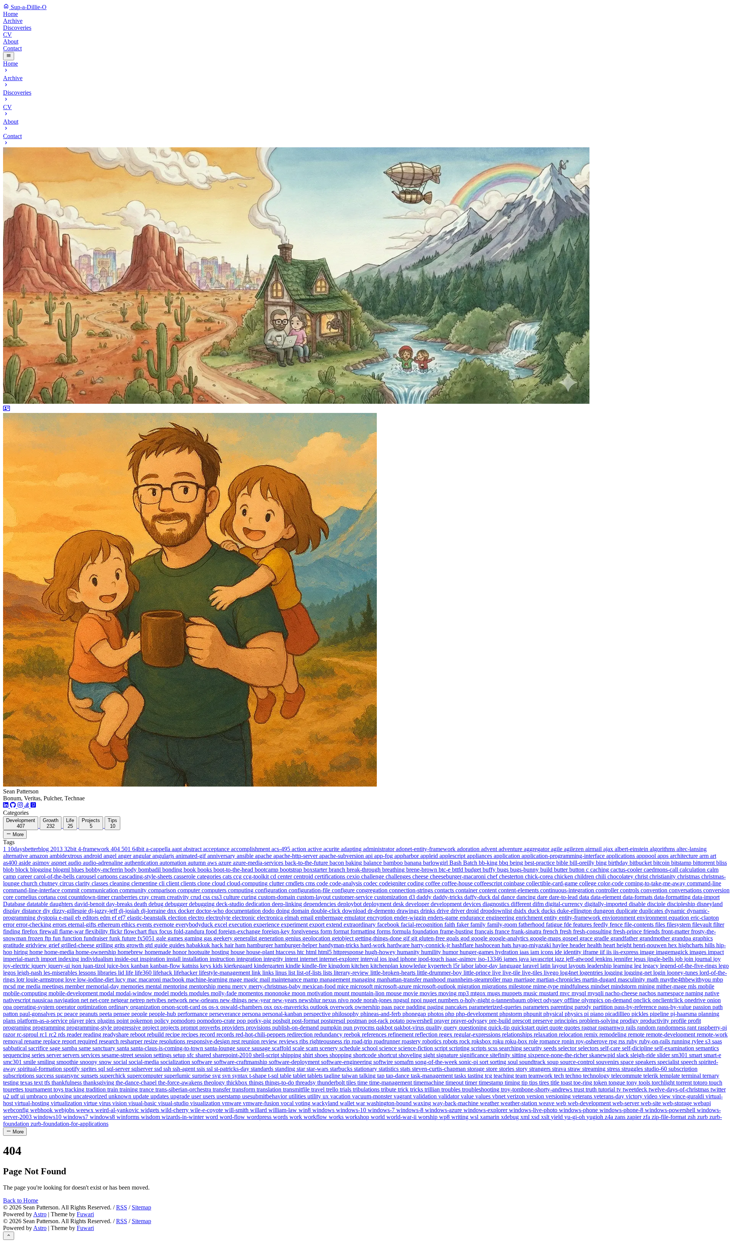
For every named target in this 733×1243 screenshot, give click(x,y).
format (341, 931)
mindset (601, 986)
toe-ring (583, 1082)
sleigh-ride (643, 1055)
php (450, 1014)
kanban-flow (166, 965)
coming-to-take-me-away (656, 883)
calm (712, 869)
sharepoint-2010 (233, 1055)
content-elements (519, 890)
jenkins (604, 959)
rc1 (44, 1034)
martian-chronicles (559, 979)
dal (496, 897)
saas (717, 1041)
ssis (202, 1069)
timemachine (429, 1082)
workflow (316, 1117)
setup (180, 1055)
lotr (21, 979)
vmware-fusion (262, 1103)
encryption (380, 917)
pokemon (142, 1020)
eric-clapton (705, 917)
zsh (692, 1117)
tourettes (14, 1089)
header (578, 945)
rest (236, 1041)
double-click (326, 911)
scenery (329, 1048)
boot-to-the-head (234, 869)
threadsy (306, 1082)
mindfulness (575, 986)
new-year (260, 1000)
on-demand (619, 1000)
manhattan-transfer (400, 979)
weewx (85, 1110)
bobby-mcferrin (105, 869)
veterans (583, 1096)
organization (145, 1007)
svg (217, 1075)
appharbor (407, 856)
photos (436, 1014)
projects (170, 1027)
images (698, 952)
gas (208, 938)
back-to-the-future (307, 862)
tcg (489, 1075)
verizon (516, 1096)
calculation (693, 869)
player (77, 1020)
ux (326, 1096)
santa (124, 1048)
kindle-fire (315, 965)
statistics (389, 1069)
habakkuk (199, 945)
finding (12, 931)
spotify (72, 1069)
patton (11, 1014)
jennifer (624, 959)
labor (468, 965)
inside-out (127, 959)
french (551, 931)
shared (204, 1055)
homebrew (131, 952)
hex (673, 945)
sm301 (680, 1055)
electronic (244, 917)
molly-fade (224, 993)
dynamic (676, 911)
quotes (572, 1027)
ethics (129, 924)
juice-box (119, 965)
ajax (609, 849)
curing (249, 897)
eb (78, 917)
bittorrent (704, 862)
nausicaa (43, 1000)
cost (62, 897)
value (468, 1096)
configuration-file (310, 890)
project (151, 1027)
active (315, 849)
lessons (88, 972)
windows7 (76, 1117)
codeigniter (393, 883)
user (197, 1096)
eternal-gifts (83, 924)
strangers (540, 1069)
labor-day (487, 965)
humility (431, 952)
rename (33, 1041)
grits (120, 945)
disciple (657, 904)
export (317, 924)
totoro (701, 1082)
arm (704, 856)
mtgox (478, 993)
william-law (283, 1110)
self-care (611, 1048)
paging (436, 1007)
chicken (564, 876)
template (670, 1075)
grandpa (682, 938)
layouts (577, 965)
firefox (30, 931)
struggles (633, 1069)
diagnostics (497, 904)
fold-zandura (190, 931)
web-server (626, 1103)
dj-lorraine (154, 911)
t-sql (274, 1075)
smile (30, 1062)
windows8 (103, 1117)
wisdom (151, 1117)
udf (15, 1096)
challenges (399, 876)
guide (161, 945)
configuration (272, 890)
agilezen (574, 849)
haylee (561, 945)
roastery (412, 1041)
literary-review (352, 972)
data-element (607, 897)
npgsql (402, 1000)
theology (215, 1082)
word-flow (233, 1117)
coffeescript (489, 883)
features (583, 924)
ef (115, 917)
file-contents (639, 924)
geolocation (317, 938)
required (88, 1041)
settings (163, 1055)
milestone (521, 986)
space (627, 1062)
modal (107, 993)
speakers (646, 1062)
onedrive (696, 1000)
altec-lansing (691, 849)
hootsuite (200, 952)
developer (418, 904)
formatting (363, 931)
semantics (707, 1048)
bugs (503, 869)
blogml (62, 869)
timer (472, 1082)
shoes (322, 1055)
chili (601, 876)
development (447, 904)
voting (303, 1103)
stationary (366, 1069)
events (145, 924)
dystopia (48, 917)
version (536, 1096)
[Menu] (8, 56)
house (238, 952)
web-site (651, 1103)
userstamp (229, 1096)
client (173, 883)
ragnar (589, 1027)
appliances (480, 856)
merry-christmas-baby (275, 986)
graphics (703, 938)
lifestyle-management (225, 972)
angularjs (164, 856)
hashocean (488, 945)
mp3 (464, 993)
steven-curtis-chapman (439, 1069)
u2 (7, 1096)
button (577, 869)
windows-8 (410, 1110)
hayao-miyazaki (532, 945)
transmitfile (297, 1089)
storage (476, 1069)
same (85, 1048)
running (682, 1041)
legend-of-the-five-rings (689, 965)
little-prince (477, 972)
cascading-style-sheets (146, 876)
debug (157, 904)
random (647, 1027)
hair (229, 945)
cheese (421, 876)
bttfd (458, 869)
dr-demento (382, 911)
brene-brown (422, 869)
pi (587, 1014)
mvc (566, 993)
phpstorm (511, 1014)
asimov (41, 862)
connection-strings (411, 890)
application (507, 856)
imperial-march (22, 959)
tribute (389, 1089)
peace (71, 1014)
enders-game (444, 917)
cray (145, 897)
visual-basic (143, 1103)
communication (100, 890)
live (497, 972)
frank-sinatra (527, 931)
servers (72, 1055)
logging (614, 972)
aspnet (59, 862)
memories (133, 986)
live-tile (512, 972)
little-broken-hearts (393, 972)
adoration (469, 849)
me (21, 986)
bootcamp (267, 869)
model (162, 993)
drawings (408, 911)
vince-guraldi (689, 1096)
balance (373, 862)
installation (196, 959)
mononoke (278, 993)
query (451, 1027)
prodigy (630, 1020)
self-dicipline (638, 1048)
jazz (560, 959)
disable (638, 904)
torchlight (664, 1082)
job (679, 959)
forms (384, 931)
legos (10, 972)
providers (234, 1027)
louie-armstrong (45, 979)
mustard (549, 993)
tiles (351, 1082)
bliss (721, 862)
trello (333, 1089)
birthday (619, 862)
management (336, 979)
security (533, 1048)
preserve (543, 1020)
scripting (460, 1048)
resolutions (173, 1041)
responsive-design (209, 1041)
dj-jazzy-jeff (103, 911)
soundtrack (533, 1062)
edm (106, 917)
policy (162, 1020)
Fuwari (85, 1214)
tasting (476, 1075)
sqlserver (142, 1069)
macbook (174, 979)
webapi (702, 1103)
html (312, 952)
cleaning (120, 883)
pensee (122, 1014)
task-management (432, 1075)
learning (623, 965)
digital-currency (564, 904)
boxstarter (316, 869)
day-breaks (120, 904)
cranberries (125, 897)
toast (567, 1082)
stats (406, 1069)
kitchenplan (385, 965)
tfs (48, 1082)
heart (610, 945)
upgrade (180, 1096)
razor (10, 1034)
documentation (243, 911)
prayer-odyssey (470, 1020)
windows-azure (444, 1110)
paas (387, 1007)
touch (715, 1082)
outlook (320, 1007)
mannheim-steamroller (474, 979)
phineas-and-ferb (381, 1014)
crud (197, 897)
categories (210, 876)
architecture (684, 856)
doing (283, 911)
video (651, 1096)
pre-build (500, 1020)
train (113, 1089)
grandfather (624, 938)
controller (608, 890)
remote (637, 1034)
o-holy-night (475, 1000)
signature (448, 1055)
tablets (315, 1075)
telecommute (627, 1075)
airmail (594, 849)
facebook (389, 924)
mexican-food (319, 986)
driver (458, 911)
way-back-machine (456, 1103)
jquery (39, 965)
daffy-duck (478, 897)
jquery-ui (59, 965)
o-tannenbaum (509, 1000)
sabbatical (15, 1048)
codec (371, 883)
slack (623, 1055)
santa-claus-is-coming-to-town (168, 1048)
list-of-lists (310, 972)
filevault (702, 924)
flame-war (72, 931)
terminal (691, 1075)
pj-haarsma (684, 1014)
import (49, 959)
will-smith (237, 1110)
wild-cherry (175, 1110)
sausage (262, 1048)
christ (642, 876)
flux (153, 931)
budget (474, 869)
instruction (223, 959)
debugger (177, 904)
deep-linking (288, 904)
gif (407, 938)
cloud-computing (248, 883)
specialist (669, 1062)
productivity (655, 1020)
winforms (128, 1117)
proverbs (210, 1027)
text (39, 1082)
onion (714, 1000)
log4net (570, 972)
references (375, 1034)
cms (310, 883)
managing (364, 979)
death (141, 904)
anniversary (222, 856)
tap (381, 1075)
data (585, 897)
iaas (525, 952)
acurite (332, 849)
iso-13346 (491, 959)
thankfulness (67, 1082)
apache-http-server (296, 856)
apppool (646, 856)
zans (621, 1117)
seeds (551, 1048)
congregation (372, 890)
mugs (494, 993)
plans (10, 1020)
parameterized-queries (496, 1007)
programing (17, 1027)
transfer (222, 1089)
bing (602, 862)
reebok (353, 1034)
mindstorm (624, 986)
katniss (191, 965)
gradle (602, 938)
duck (534, 911)
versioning (559, 1096)
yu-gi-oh (575, 1117)
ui (23, 1096)
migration (469, 986)
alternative (16, 856)
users (209, 1096)
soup (553, 1062)
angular (142, 856)
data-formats (638, 897)
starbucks (342, 1069)
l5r (457, 965)
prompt (190, 1027)
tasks (461, 1075)
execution (241, 924)
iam (535, 952)
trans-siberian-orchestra (184, 1089)
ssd (158, 1069)
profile (679, 1020)
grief (54, 945)
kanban (140, 965)
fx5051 (146, 938)
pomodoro (184, 1020)
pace (400, 1007)
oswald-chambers (242, 1007)
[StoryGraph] (33, 806)
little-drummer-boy (440, 972)
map (508, 979)
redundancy (329, 1034)
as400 (11, 862)
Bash (456, 862)
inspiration (153, 959)
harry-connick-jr (431, 945)
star (302, 1069)
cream (159, 897)
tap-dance (398, 1075)
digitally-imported (606, 904)
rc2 (53, 1034)
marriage (525, 979)
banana (413, 862)
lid (122, 972)
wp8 (445, 1117)
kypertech (440, 965)
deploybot (350, 904)
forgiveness (305, 931)
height (625, 945)
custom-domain (277, 897)
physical (554, 1014)
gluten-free (432, 938)
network (178, 1000)
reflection (427, 1034)
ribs (304, 1041)
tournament (39, 1089)
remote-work (712, 1034)
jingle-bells (661, 959)
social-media (144, 1062)
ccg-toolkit (256, 876)
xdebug (510, 1117)
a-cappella (159, 849)
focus (166, 931)
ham (241, 945)
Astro (40, 1214)
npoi (417, 1000)
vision (120, 1103)
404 (116, 849)
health (595, 945)
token (601, 1082)
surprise (202, 1075)
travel (318, 1089)
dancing (527, 897)
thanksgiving (99, 1082)
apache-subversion (342, 856)
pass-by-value (675, 1007)
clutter (277, 883)
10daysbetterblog (29, 849)
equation (679, 917)
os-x (214, 1007)
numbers (449, 1000)
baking (354, 862)
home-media (60, 952)
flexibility (97, 931)
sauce (244, 1048)
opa (8, 1007)
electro (197, 917)
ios (384, 959)
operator (66, 1007)
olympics (593, 1000)
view (665, 1096)
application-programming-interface (563, 856)
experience (267, 924)
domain (301, 911)
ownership (368, 1007)
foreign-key (276, 931)
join (689, 959)
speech (690, 1062)
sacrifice (39, 1048)
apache (264, 856)
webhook (42, 1110)
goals (453, 938)
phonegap (415, 1014)
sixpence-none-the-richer (558, 1055)
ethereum (109, 924)
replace (52, 1041)
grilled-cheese (78, 945)
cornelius (26, 897)
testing (11, 1082)
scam (313, 1048)
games (176, 938)
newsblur (310, 1000)
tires (545, 1082)
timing (513, 1082)
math (653, 979)
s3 (708, 1041)
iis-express (626, 952)
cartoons (108, 876)
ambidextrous (67, 856)
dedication (258, 904)
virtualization (67, 1103)
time (363, 1082)
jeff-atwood (580, 959)
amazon (39, 856)
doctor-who (210, 911)
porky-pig (260, 1020)
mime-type (546, 986)
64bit (139, 849)
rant (692, 1027)
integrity (274, 959)
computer (190, 890)
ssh (168, 1069)
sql (102, 1069)
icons (548, 952)
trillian (433, 1089)
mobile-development (73, 993)
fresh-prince (628, 931)
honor (180, 952)
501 (126, 849)
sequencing (17, 1055)
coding (416, 883)
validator (449, 1096)
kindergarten (270, 965)
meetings (53, 986)
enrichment (530, 917)
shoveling (411, 1055)
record (208, 1034)
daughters (62, 904)
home (36, 952)
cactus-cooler (627, 869)
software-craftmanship (241, 1062)
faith (450, 924)
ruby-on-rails (655, 1041)
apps (663, 856)
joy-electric (17, 965)
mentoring (176, 986)
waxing (423, 1103)
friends (652, 931)
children (585, 876)
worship (428, 1117)
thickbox (237, 1082)
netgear (120, 1000)
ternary (710, 1075)
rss (622, 1041)
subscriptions (19, 1075)
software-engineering (347, 1062)
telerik (651, 1075)
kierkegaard (239, 965)
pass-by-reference (636, 1007)
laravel (531, 965)
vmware (232, 1103)
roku (498, 1041)
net (85, 1000)
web (562, 1103)
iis (609, 952)
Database (15, 904)
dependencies (320, 904)
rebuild (156, 1034)
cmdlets (295, 883)
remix (591, 1034)
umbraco (37, 1096)
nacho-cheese (622, 993)
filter (718, 924)
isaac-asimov (462, 959)
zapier (635, 1117)
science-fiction (416, 1048)
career (26, 876)
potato (398, 1020)
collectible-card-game (552, 883)
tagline (333, 1075)
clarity (83, 883)
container (467, 890)
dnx (172, 911)
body (131, 869)
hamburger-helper (296, 945)
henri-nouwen (650, 945)
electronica (270, 917)
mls (693, 986)
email (307, 917)
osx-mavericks (292, 1007)
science (388, 1048)
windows (324, 1110)
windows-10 (352, 1110)
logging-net (638, 972)
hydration (507, 952)
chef (493, 876)
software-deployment (295, 1062)
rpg (613, 1041)
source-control (578, 1062)
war (361, 1103)
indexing (69, 959)
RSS (121, 1207)
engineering (501, 917)
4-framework (94, 849)
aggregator (537, 849)
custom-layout (314, 897)
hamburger (260, 945)
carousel (86, 876)
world (378, 1117)
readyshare (116, 1034)
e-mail (67, 917)
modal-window (135, 993)
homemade (159, 952)
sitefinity (501, 1055)
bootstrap (292, 869)
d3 (413, 897)
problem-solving (599, 1020)
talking (368, 1075)
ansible (246, 856)
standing (286, 1069)
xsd (536, 1117)
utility (315, 1096)
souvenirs (608, 1062)
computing (241, 890)
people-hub (163, 1014)
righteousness (327, 1041)
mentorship (203, 986)
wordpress (260, 1117)
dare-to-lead (564, 897)
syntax (240, 1075)
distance (32, 911)
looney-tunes (683, 972)
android (93, 856)
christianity (663, 876)
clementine (145, 883)
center (286, 876)
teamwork (541, 1075)
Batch (471, 862)
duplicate (627, 911)
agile (557, 849)
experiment (295, 924)
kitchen (360, 965)
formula (402, 931)
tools (645, 1082)
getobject (343, 938)
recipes (190, 1034)
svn (227, 1075)
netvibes (157, 1000)
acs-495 (281, 849)
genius (293, 938)
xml (525, 1117)
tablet (300, 1075)
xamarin (490, 1117)
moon (299, 993)
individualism (98, 959)
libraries (107, 972)
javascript (542, 959)
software (203, 1062)
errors (60, 924)
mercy (240, 986)
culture (232, 897)
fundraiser (96, 938)
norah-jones (378, 1000)
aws (212, 862)
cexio (354, 876)
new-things (234, 1000)
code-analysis (346, 883)
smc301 (13, 1062)
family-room (502, 924)
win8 (305, 1110)
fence (617, 924)
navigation (67, 1000)
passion (702, 1007)
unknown (120, 1096)
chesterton (512, 876)
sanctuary (104, 1048)
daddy (425, 897)
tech (559, 1075)
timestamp (492, 1082)
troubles (451, 1089)
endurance (473, 917)
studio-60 (656, 1069)
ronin (569, 1041)
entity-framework (580, 917)
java (524, 959)
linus (281, 972)
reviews (289, 1041)
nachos (648, 993)
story (522, 1069)
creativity (179, 897)
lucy (121, 979)
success (45, 1075)
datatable (38, 904)
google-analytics (509, 938)
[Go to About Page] (366, 596)
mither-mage (672, 986)
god (465, 938)
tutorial (607, 1089)
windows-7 (382, 1110)
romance (550, 1041)
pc (60, 1014)
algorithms (663, 849)
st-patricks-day (232, 1069)
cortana (47, 897)
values (483, 1096)
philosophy (346, 1014)
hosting (221, 952)
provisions (259, 1027)
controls (630, 890)
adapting (352, 849)
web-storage (677, 1103)
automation (174, 862)
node (356, 1000)
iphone (409, 959)
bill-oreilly (583, 862)
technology (597, 1075)
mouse (394, 993)
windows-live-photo (534, 1110)
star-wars (318, 1069)
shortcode (365, 1055)
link (257, 972)
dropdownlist (496, 911)
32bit (71, 849)
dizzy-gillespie (70, 911)
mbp (717, 979)
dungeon (604, 911)
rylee (698, 1041)
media (34, 986)
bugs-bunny (525, 869)
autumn (197, 862)
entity (551, 917)
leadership (600, 965)
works (337, 1117)
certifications (331, 876)
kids (218, 965)
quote (556, 1027)
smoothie (68, 1062)
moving (448, 993)
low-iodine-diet (96, 979)
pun (348, 1027)
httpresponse (349, 952)
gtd (149, 945)
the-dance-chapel (137, 1082)
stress (614, 1069)
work (296, 1117)
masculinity (632, 979)
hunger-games (477, 952)
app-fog (384, 856)
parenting (563, 1007)
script (441, 1048)
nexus (330, 1000)
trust (580, 1089)
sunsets (90, 1075)
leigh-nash (30, 972)
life (130, 972)
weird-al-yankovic (117, 1110)
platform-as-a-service (43, 1020)
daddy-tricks (448, 897)
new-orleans (204, 1000)
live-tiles (533, 972)
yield (557, 1117)
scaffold (282, 1048)
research (109, 1041)
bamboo (393, 862)
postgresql (334, 1020)
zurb (703, 1117)
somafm (404, 1062)
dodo (269, 911)
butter (561, 869)
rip (348, 1041)
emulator (355, 917)
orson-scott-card (181, 1007)
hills (710, 945)
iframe (591, 952)
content (488, 890)
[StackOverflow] (27, 806)
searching (511, 1048)
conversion (716, 890)
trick (404, 1089)
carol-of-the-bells (55, 876)
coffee (433, 883)
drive (443, 911)
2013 (57, 849)
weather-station (520, 1103)
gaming (194, 938)
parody (584, 1007)
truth (592, 1089)
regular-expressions (478, 1034)
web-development (590, 1103)
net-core (100, 1000)
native (712, 993)
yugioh (595, 1117)
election (178, 917)
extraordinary (360, 924)
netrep (138, 1000)
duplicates (652, 911)
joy (717, 959)
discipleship (682, 904)
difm (539, 904)
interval (370, 959)
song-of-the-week (437, 1062)
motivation (320, 993)
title (556, 1082)
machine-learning (207, 979)
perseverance (225, 1014)
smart (696, 1055)
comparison (163, 890)
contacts (444, 890)
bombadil (150, 869)
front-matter (676, 931)
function (73, 938)
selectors (589, 1048)
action (300, 849)
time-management (391, 1082)
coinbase (515, 883)
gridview (37, 945)
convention (655, 890)
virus (105, 1103)
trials (346, 1089)
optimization (92, 1007)
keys (206, 965)
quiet (542, 1027)
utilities (298, 1096)
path (717, 1007)
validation (425, 1096)
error (9, 924)
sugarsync (68, 1075)
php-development (477, 1014)
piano (597, 1014)
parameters (537, 1007)
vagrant (403, 1096)
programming (49, 1027)
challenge (373, 876)
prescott (522, 1020)
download (355, 911)
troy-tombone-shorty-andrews (537, 1089)
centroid (304, 876)
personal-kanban (283, 1014)
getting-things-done (379, 938)
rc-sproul (28, 1034)
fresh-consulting (593, 931)
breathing (394, 869)
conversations (686, 890)
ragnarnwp (612, 1027)
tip (525, 1082)
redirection (300, 1034)
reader (75, 1034)
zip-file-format (670, 1117)
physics (574, 1014)
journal (704, 959)
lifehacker (186, 972)
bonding (173, 869)
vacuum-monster (373, 1096)
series (39, 1055)
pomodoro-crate (217, 1020)
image (648, 952)
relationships (518, 1034)
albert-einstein (632, 849)
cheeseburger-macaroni (458, 876)
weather (490, 1103)
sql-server (119, 1069)
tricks (417, 1089)
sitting (520, 1055)
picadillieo (618, 1014)
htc (301, 952)
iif (603, 952)
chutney (49, 883)
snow (106, 1062)
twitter (718, 1089)
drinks (428, 911)
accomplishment (251, 849)
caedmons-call (662, 869)
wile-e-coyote (207, 1110)
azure (225, 862)
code (322, 883)
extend (335, 924)
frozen (36, 938)
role (534, 1041)
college (588, 883)
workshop (358, 1117)
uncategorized (90, 1096)
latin (546, 965)
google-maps (546, 938)
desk (399, 904)
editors (91, 917)
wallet (348, 1103)
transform (244, 1089)
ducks (549, 911)
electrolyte (219, 917)
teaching (504, 1075)
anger (125, 856)
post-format (306, 1020)
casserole (185, 876)
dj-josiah (130, 911)
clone (204, 883)
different (522, 904)
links (268, 972)
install (174, 959)
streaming (594, 1069)
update (141, 1096)
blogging (41, 869)
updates (160, 1096)
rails (631, 1027)
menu (224, 986)
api (369, 856)
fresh (566, 931)
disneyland (710, 904)
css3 (217, 897)
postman (357, 1020)
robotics (432, 1041)
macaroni (150, 979)
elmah (292, 917)
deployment (378, 904)
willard (259, 1110)
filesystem (679, 924)
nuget (430, 1000)
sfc (191, 1055)
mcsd (10, 986)
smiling (47, 1062)
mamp (311, 979)
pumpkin (331, 1027)
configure (344, 890)
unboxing (61, 1096)
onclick (642, 1000)
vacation (341, 1096)
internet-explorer (339, 959)
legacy (651, 965)
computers (215, 890)
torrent (684, 1082)
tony (632, 1082)
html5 (325, 952)
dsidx (520, 911)
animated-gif (191, 856)
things (257, 1082)
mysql (580, 993)
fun (57, 938)
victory (635, 1096)
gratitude (14, 945)
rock (465, 1041)
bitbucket (641, 862)
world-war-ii (402, 1117)
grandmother (655, 938)
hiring (21, 952)
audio (75, 862)
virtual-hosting (33, 1103)
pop (242, 1020)
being (517, 862)
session (144, 1055)
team (521, 1075)
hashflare (463, 945)
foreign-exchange (240, 931)
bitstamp (682, 862)
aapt (177, 849)
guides (177, 945)
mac (133, 979)
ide (559, 952)
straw (575, 1069)
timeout (455, 1082)
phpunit (533, 1014)
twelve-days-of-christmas (679, 1089)
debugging (202, 904)
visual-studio (174, 1103)
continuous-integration (568, 890)
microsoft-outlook (435, 986)
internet (309, 959)
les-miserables (61, 972)
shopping (341, 1055)
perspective (318, 1014)
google (480, 938)
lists (328, 972)
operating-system (34, 1007)
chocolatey (621, 876)
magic (252, 979)
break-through (364, 869)
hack (218, 945)
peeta (106, 1014)
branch (338, 869)
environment (652, 917)
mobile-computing (25, 993)
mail (265, 979)
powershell (420, 1020)
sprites (89, 1069)
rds (62, 1034)
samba (70, 1048)
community (133, 890)
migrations (495, 986)
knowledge (414, 965)
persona (252, 1014)
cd (274, 876)
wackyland (326, 1103)
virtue (91, 1103)
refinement (401, 1034)
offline (572, 1000)
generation (271, 938)
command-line (704, 883)
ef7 (122, 917)
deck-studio (230, 904)
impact (716, 952)
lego (723, 965)
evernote (164, 924)
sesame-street (118, 1055)
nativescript (17, 1000)
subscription (682, 1069)
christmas (689, 876)
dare (543, 897)
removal (13, 1041)
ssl (210, 1069)
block (22, 869)
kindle (294, 965)
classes (101, 883)
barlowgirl (436, 862)
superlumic (178, 1075)
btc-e (445, 869)
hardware (399, 945)
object (535, 1000)
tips (534, 1082)
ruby (632, 1041)
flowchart (136, 931)
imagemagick (672, 952)
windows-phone (579, 1110)
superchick (113, 1075)
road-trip (363, 1041)
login (660, 972)
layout (560, 965)
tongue (617, 1082)
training (129, 1089)
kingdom (339, 965)
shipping (292, 1055)
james (511, 959)
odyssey (553, 1000)
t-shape (258, 1075)
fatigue (555, 924)
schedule (350, 1048)
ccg (238, 876)
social (121, 1062)
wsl (475, 1117)
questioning (473, 1027)
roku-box (517, 1041)
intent (292, 959)
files (661, 924)
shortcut (388, 1055)
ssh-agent (185, 1069)
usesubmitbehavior (265, 1096)
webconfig (16, 1110)
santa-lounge (221, 1048)
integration (249, 959)
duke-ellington (575, 911)
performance (193, 1014)
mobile (706, 986)
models (179, 993)
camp (10, 876)
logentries (592, 972)
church (30, 883)
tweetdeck (636, 1089)
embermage (329, 917)
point (123, 1020)
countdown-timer (89, 897)
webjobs (65, 1110)
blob (9, 869)
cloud (219, 883)
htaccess (286, 952)
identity (573, 952)
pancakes (457, 1007)
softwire (383, 1062)
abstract (193, 849)
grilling (105, 945)
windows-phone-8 (622, 1110)
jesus (640, 959)
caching (600, 869)
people (140, 1014)
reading (93, 1034)
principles (566, 1020)
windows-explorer (486, 1110)
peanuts (89, 1014)
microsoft (362, 986)
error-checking (34, 924)
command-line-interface (32, 890)
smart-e (712, 1055)
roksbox (481, 1041)
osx (269, 1007)
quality (435, 1027)
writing (460, 1117)
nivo (344, 1000)
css (207, 897)
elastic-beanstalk (147, 917)
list (292, 972)
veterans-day (610, 1096)
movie (411, 993)
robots (451, 1041)
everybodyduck (195, 924)
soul (513, 1062)
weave (547, 1103)
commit (71, 890)
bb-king (489, 862)
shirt (309, 1055)
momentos (251, 993)
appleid (429, 856)
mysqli (596, 993)
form (326, 931)
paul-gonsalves (38, 1014)
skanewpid (603, 1055)
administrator (379, 849)
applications (621, 856)
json (77, 965)
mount (342, 993)
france (503, 931)
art (713, 856)
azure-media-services (259, 862)
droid (473, 911)
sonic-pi (469, 1062)
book (190, 869)
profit (694, 1020)
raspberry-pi (712, 1027)
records (226, 1034)
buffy (490, 869)
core (9, 897)
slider (664, 1055)
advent (490, 849)
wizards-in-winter (183, 1117)
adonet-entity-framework (426, 849)
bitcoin (662, 862)
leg (638, 965)
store (492, 1069)
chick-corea (539, 876)
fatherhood (532, 924)
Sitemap (141, 1207)
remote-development (671, 1034)
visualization (206, 1103)
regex (446, 1034)
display (12, 911)
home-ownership (97, 952)
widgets (150, 1110)
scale (299, 1048)
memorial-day (103, 986)
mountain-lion (368, 993)
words (281, 1117)
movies (429, 993)
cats (228, 876)
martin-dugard (600, 979)
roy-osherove (592, 1041)
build (547, 869)
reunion (251, 1041)
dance (509, 897)
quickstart (523, 1027)
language (511, 965)
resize (151, 1041)
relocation (571, 1034)
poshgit (282, 1020)
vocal (288, 1103)
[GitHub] (14, 806)
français (485, 931)
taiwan (350, 1075)
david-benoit (90, 904)
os (205, 1007)
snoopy (89, 1062)
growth (135, 945)
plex (91, 1020)
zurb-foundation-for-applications (69, 1123)
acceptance (217, 849)
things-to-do (280, 1082)
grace (587, 938)
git (415, 938)
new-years (285, 1000)
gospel (571, 938)
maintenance (287, 979)
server (55, 1055)
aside (25, 862)
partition (603, 1007)
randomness (672, 1027)
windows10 (48, 1117)
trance (147, 1089)
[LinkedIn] (6, 806)
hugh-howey (381, 952)
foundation (426, 931)
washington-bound (389, 1103)
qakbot (385, 1027)
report (69, 1041)
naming (695, 993)
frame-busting (457, 931)
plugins (106, 1020)
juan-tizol (95, 965)
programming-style (89, 1027)
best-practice (540, 862)
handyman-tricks (339, 945)
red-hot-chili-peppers (261, 1034)
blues (78, 869)
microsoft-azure (393, 986)
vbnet (499, 1096)
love (71, 979)
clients (189, 883)
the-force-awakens (181, 1082)
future (129, 938)
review (270, 1041)
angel (110, 856)
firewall (49, 931)
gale (162, 938)
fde (568, 924)
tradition (96, 1089)
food (212, 931)
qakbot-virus (410, 1027)
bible (563, 862)
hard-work (373, 945)
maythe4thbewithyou (686, 979)
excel (222, 924)
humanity (409, 952)
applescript (453, 856)
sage (56, 1048)
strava (560, 1069)
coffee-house (458, 883)
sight (429, 1055)
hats (507, 945)
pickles (640, 1014)
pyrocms (365, 1027)
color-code (611, 883)
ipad (394, 959)
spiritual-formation (40, 1069)
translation (270, 1089)
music (531, 993)
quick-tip (499, 1027)
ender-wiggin (411, 917)
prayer (442, 1020)
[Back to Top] (8, 1236)
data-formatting (673, 897)
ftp (49, 938)
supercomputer (145, 1075)
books (205, 869)
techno (574, 1075)
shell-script (267, 1055)
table (286, 1075)
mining (647, 986)
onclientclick (668, 1000)
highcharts (691, 945)
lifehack (163, 972)
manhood (435, 979)
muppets (512, 993)
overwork (342, 1007)
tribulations (367, 1089)
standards (263, 1069)
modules (200, 993)
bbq (504, 862)
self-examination (675, 1048)
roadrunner (388, 1041)
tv (620, 1089)
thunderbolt (331, 1082)
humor (451, 952)
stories (507, 1069)
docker (187, 911)
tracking (75, 1089)
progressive (127, 1027)
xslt (546, 1117)
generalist (246, 938)
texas (27, 1082)
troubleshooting (481, 1089)
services (91, 1055)
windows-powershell (671, 1110)
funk (115, 938)
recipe (173, 1034)
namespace (671, 993)
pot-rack (379, 1020)
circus (67, 883)
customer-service (353, 897)
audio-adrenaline (103, 862)
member (75, 986)
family (478, 924)
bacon (337, 862)
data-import (706, 897)
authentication (142, 862)
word (212, 1117)
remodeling (613, 1034)
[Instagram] (21, 806)
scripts (479, 1048)
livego (552, 972)
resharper (132, 1041)
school (370, 1048)
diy (47, 911)
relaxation (546, 1034)
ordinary (119, 1007)
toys (59, 1089)
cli (162, 883)
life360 (144, 972)
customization (391, 897)
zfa (647, 1117)
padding (416, 1007)
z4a (610, 1117)
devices (473, 904)
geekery (223, 938)
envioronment (619, 917)
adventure (511, 849)
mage (236, 979)
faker (463, 924)
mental (154, 986)
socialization (176, 1062)
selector (568, 1048)
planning (708, 1014)
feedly (601, 924)
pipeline (660, 1014)
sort (485, 1062)
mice (343, 986)
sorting (499, 1062)
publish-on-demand (296, 1027)
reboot (138, 1034)
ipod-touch (432, 959)
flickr (117, 931)
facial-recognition (422, 924)
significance (475, 1055)
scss (493, 1048)
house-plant (261, 952)
